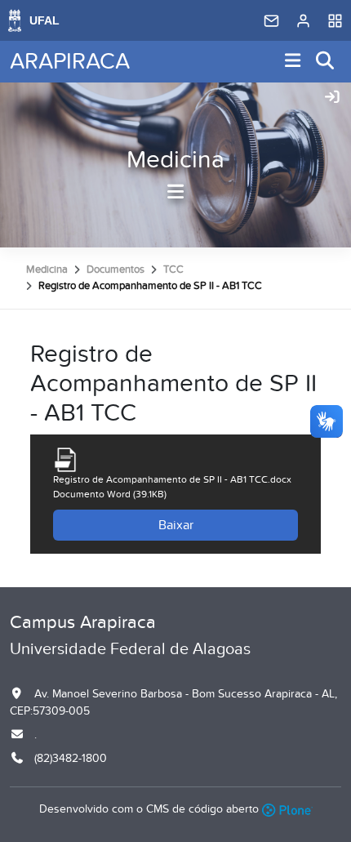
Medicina (175, 160)
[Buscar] (325, 61)
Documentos (115, 269)
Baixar (175, 525)
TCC (173, 269)
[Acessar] (332, 98)
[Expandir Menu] (293, 61)
